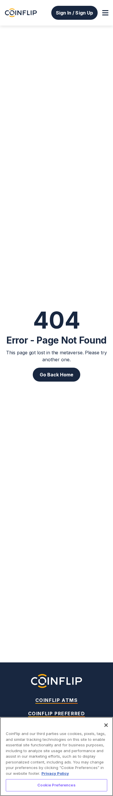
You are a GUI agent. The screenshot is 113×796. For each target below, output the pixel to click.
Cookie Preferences (56, 785)
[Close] (106, 725)
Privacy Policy (55, 773)
